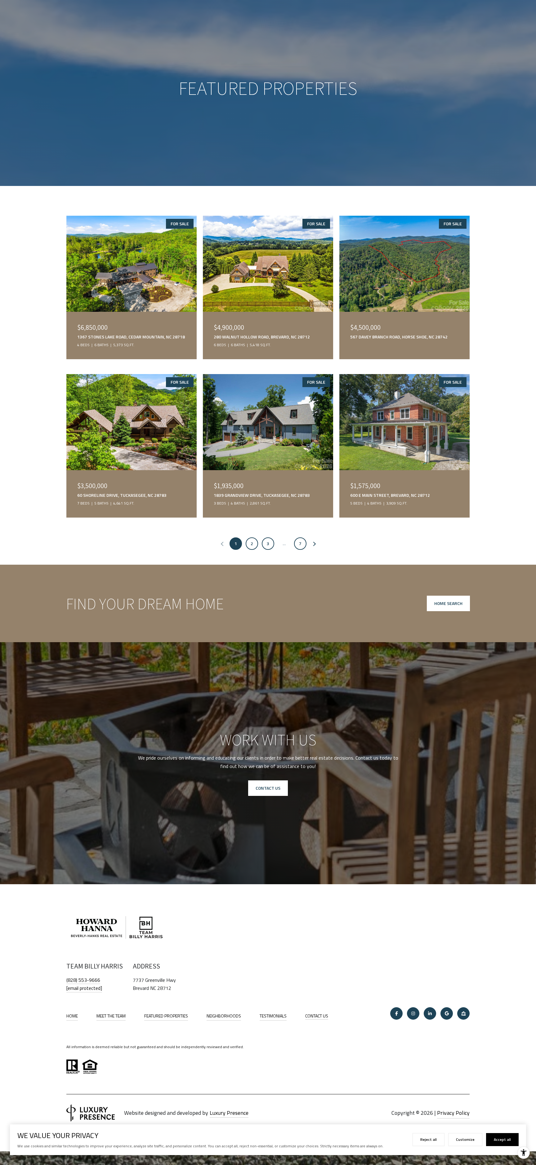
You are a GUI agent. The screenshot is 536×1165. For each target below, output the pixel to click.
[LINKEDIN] (430, 1013)
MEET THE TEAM (111, 1016)
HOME (72, 1016)
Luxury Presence (229, 1113)
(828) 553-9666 (83, 980)
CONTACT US (316, 1016)
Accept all (502, 1139)
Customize (465, 1139)
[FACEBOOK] (396, 1013)
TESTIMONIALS (273, 1016)
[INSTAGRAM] (413, 1013)
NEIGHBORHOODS (224, 1016)
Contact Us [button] (268, 788)
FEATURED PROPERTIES (166, 1016)
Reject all (428, 1139)
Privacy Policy (453, 1113)
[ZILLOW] (463, 1013)
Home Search (448, 603)
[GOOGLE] (446, 1013)
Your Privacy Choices (268, 1158)
